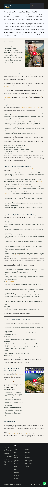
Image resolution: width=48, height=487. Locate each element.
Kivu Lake (40, 308)
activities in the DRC (30, 126)
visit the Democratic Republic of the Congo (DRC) (30, 107)
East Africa (16, 477)
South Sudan (16, 475)
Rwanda (15, 452)
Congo (15, 474)
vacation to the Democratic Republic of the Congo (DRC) (30, 168)
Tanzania (16, 454)
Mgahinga (16, 457)
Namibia (16, 466)
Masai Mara (16, 472)
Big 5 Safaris (27, 466)
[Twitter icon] (31, 484)
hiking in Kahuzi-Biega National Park (20, 254)
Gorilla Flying (27, 457)
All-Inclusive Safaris (28, 454)
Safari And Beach (28, 451)
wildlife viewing (38, 85)
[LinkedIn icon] (34, 484)
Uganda (15, 449)
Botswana (16, 464)
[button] (44, 483)
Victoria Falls (16, 460)
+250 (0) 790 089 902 (10, 1)
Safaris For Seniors (28, 464)
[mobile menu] (28, 6)
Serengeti (16, 470)
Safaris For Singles (28, 460)
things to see (27, 218)
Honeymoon (27, 449)
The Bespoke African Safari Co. (11, 183)
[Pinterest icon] (36, 484)
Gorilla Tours (27, 452)
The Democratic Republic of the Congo (23, 186)
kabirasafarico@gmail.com (21, 1)
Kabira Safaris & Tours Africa (13, 433)
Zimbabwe (16, 463)
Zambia (15, 461)
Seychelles (16, 467)
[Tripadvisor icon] (39, 484)
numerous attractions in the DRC (21, 312)
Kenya (15, 451)
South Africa (16, 478)
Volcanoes (16, 458)
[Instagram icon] (38, 484)
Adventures (27, 455)
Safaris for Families (28, 463)
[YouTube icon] (33, 484)
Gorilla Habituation (28, 448)
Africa (15, 448)
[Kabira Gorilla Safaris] (8, 6)
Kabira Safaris (39, 181)
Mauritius (16, 469)
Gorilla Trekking (8, 268)
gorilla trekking (6, 86)
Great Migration (28, 458)
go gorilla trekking (26, 183)
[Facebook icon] (30, 484)
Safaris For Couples (28, 461)
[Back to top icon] (42, 484)
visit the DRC (32, 177)
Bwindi (15, 455)
